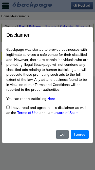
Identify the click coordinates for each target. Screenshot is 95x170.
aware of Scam (66, 113)
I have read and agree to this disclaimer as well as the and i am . (46, 110)
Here (51, 99)
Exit (62, 134)
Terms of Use (28, 113)
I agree (79, 134)
